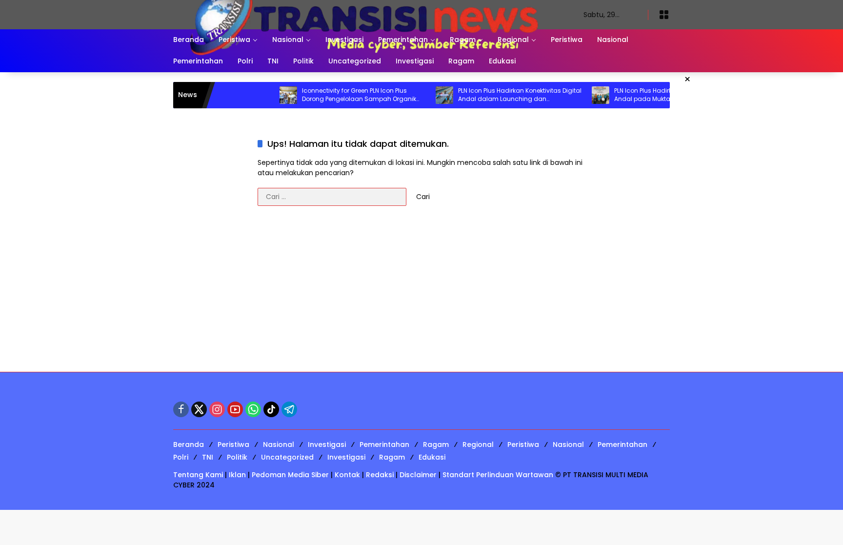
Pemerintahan (384, 444)
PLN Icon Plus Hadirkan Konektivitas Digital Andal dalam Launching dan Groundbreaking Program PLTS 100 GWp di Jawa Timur (503, 95)
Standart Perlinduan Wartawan (497, 475)
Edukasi (432, 457)
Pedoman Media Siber (290, 475)
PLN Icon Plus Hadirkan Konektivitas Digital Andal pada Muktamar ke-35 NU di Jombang (660, 95)
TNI (207, 457)
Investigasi (327, 444)
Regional (478, 444)
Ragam (436, 444)
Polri (180, 457)
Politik (237, 457)
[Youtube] (235, 409)
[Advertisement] (421, 293)
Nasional (278, 444)
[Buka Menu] (664, 14)
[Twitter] (199, 409)
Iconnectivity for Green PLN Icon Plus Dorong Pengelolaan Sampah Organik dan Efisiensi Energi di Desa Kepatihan (343, 95)
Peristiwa (233, 444)
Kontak (347, 475)
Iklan (237, 475)
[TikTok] (271, 409)
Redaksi (380, 475)
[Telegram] (289, 409)
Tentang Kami (198, 475)
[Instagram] (217, 409)
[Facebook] (181, 409)
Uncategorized (287, 457)
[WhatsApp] (253, 409)
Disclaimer (418, 475)
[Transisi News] (368, 14)
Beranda (188, 444)
